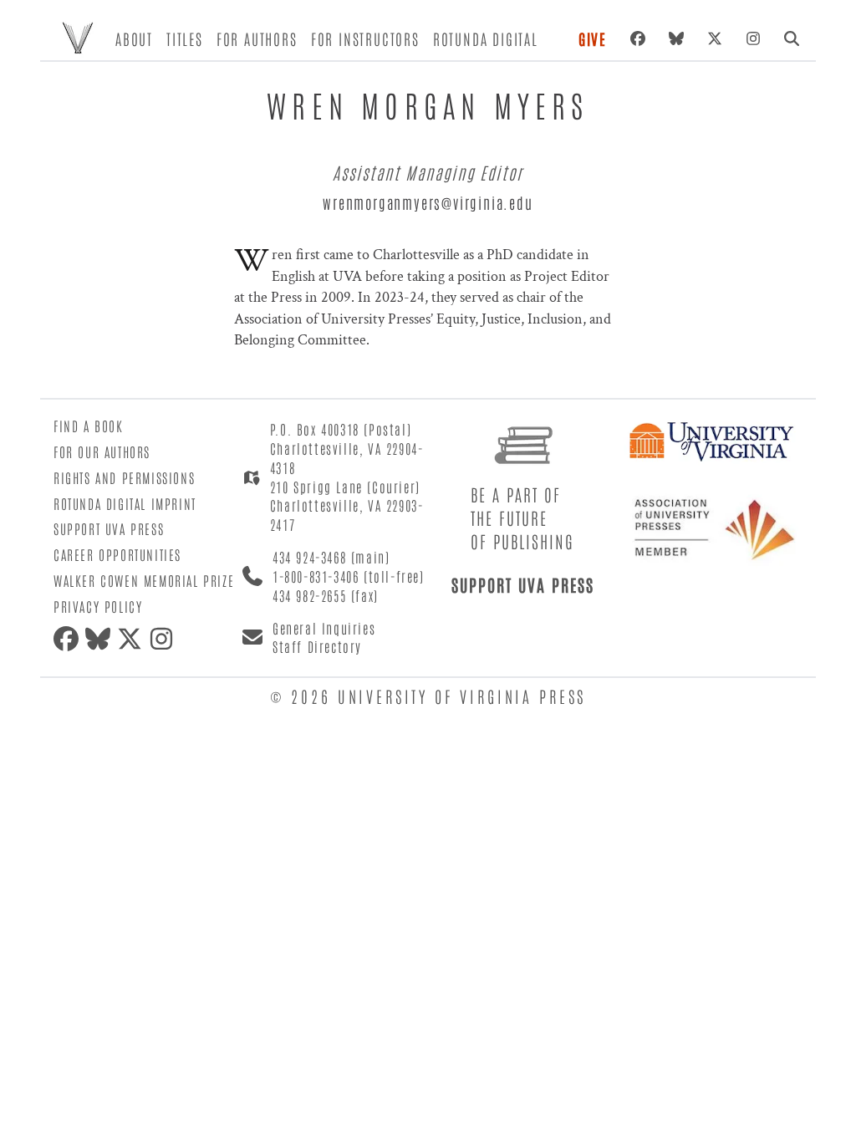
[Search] (791, 38)
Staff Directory (317, 646)
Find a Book (89, 425)
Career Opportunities (117, 554)
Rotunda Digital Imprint (125, 503)
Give (592, 38)
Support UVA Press (109, 528)
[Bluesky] (676, 38)
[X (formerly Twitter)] (714, 38)
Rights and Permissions (124, 477)
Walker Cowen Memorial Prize (144, 580)
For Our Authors (102, 451)
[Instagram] (753, 38)
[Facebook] (637, 38)
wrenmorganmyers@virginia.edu (427, 202)
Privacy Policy (98, 606)
